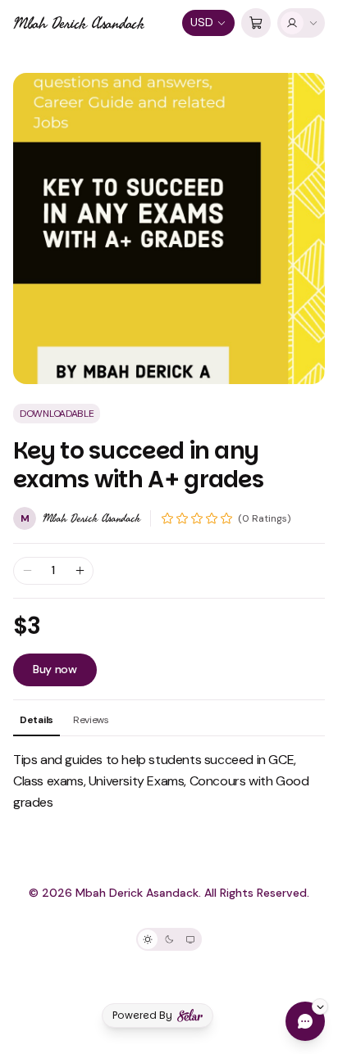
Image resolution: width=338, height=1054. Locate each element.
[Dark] (169, 939)
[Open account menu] (301, 23)
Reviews (91, 719)
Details (36, 719)
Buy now (55, 669)
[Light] (148, 939)
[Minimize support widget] (320, 1006)
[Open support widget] (305, 1021)
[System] (190, 939)
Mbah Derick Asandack (78, 22)
